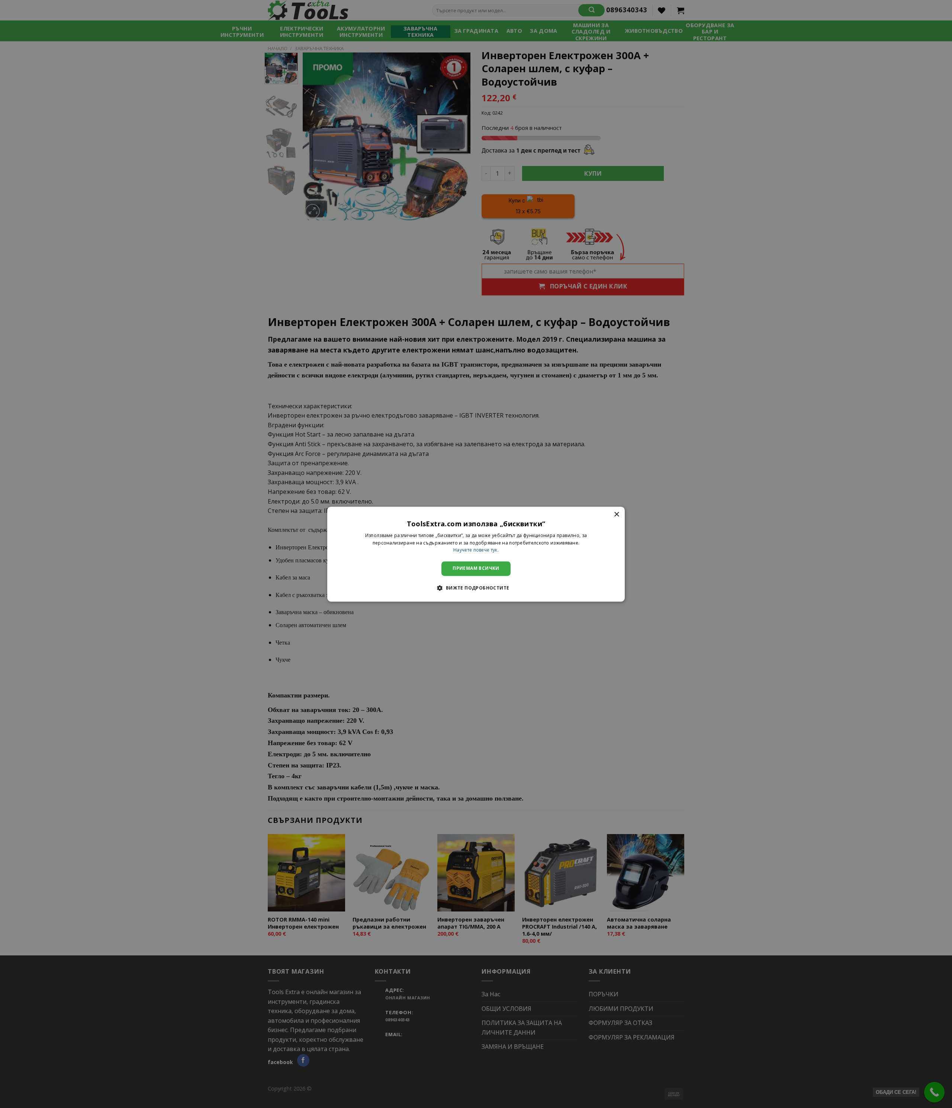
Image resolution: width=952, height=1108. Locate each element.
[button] (476, 587)
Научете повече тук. (476, 550)
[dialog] (476, 554)
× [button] (616, 514)
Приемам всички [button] (476, 568)
